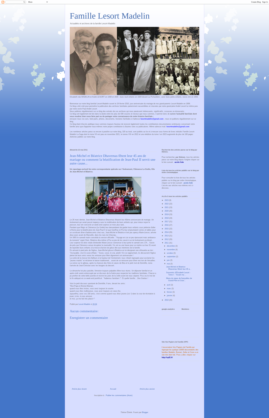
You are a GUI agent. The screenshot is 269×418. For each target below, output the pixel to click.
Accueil (113, 389)
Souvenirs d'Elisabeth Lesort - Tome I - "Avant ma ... (178, 273)
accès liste (188, 183)
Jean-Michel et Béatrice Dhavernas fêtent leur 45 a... (178, 268)
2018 (167, 218)
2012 (167, 239)
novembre (171, 250)
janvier (170, 295)
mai (168, 264)
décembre (171, 246)
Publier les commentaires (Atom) (119, 395)
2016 (167, 225)
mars (169, 288)
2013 (167, 236)
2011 (167, 243)
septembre (171, 257)
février (169, 292)
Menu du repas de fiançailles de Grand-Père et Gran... (179, 279)
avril (169, 285)
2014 (167, 232)
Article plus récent (79, 389)
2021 (167, 207)
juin (168, 260)
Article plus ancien (147, 389)
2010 (167, 300)
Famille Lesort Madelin (110, 15)
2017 (167, 221)
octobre (170, 253)
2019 (167, 214)
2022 (167, 204)
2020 (167, 211)
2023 (167, 200)
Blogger (145, 412)
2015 (167, 229)
